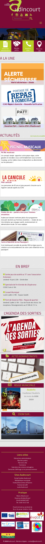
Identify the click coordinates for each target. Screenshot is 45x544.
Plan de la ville (22, 463)
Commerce (22, 465)
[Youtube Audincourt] (22, 15)
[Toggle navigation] (41, 23)
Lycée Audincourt (22, 487)
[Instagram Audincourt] (18, 15)
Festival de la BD (22, 485)
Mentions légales (21, 541)
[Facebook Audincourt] (13, 15)
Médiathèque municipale (22, 480)
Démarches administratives (22, 458)
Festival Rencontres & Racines (22, 482)
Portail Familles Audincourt (22, 478)
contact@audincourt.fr (35, 541)
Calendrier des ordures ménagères (23, 467)
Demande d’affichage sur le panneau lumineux (22, 469)
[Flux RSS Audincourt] (32, 15)
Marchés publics (22, 460)
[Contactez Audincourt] (27, 15)
